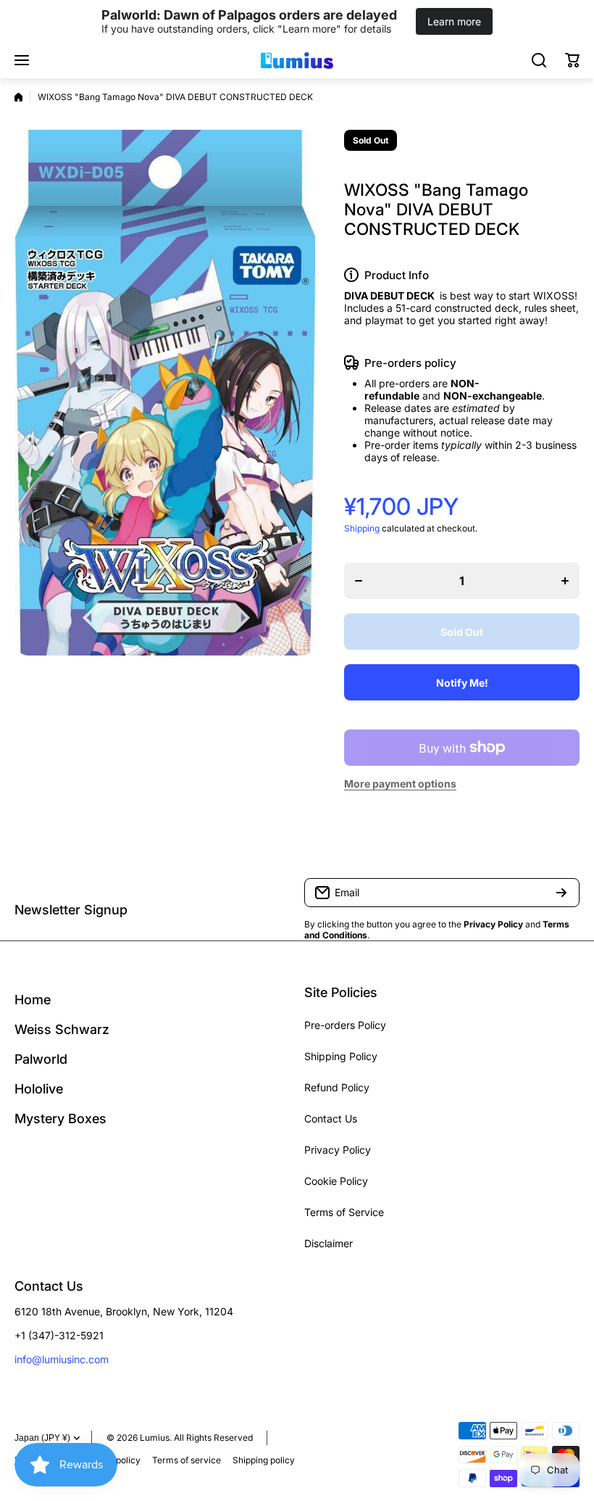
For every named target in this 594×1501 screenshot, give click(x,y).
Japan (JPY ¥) (42, 1438)
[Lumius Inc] (297, 60)
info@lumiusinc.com (61, 1359)
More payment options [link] (400, 783)
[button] (572, 60)
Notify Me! (462, 683)
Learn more (454, 21)
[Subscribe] (561, 892)
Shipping (362, 528)
